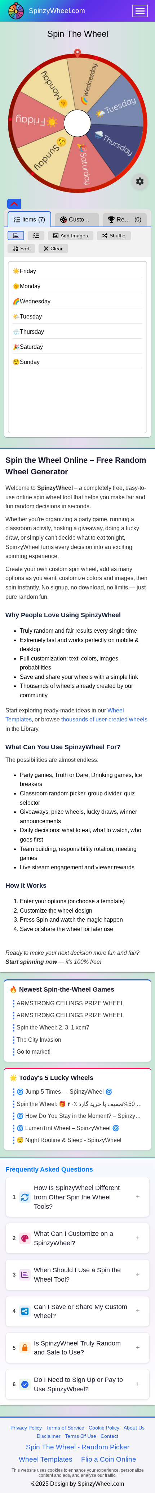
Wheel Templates (45, 1459)
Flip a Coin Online (108, 1459)
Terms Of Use (80, 1436)
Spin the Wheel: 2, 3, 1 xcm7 (53, 1027)
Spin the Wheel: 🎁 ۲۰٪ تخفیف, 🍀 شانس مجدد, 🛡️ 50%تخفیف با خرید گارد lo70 (81, 1104)
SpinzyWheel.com (57, 10)
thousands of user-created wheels (104, 719)
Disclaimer (49, 1436)
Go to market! (33, 1052)
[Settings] (140, 181)
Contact (109, 1436)
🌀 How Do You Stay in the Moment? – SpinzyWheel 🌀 (81, 1116)
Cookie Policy (104, 1428)
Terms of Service (65, 1428)
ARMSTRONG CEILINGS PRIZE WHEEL (70, 1003)
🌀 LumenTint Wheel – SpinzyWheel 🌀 (68, 1128)
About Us (134, 1428)
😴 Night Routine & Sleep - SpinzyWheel (69, 1140)
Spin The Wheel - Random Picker (77, 1447)
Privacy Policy (26, 1428)
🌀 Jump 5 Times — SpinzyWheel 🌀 (64, 1092)
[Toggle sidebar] (14, 204)
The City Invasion (39, 1040)
